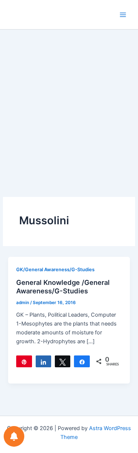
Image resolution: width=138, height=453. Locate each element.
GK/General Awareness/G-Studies (55, 269)
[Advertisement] (69, 102)
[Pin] (24, 361)
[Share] (43, 361)
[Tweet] (62, 361)
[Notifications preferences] (14, 436)
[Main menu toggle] (123, 15)
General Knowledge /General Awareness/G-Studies (63, 286)
